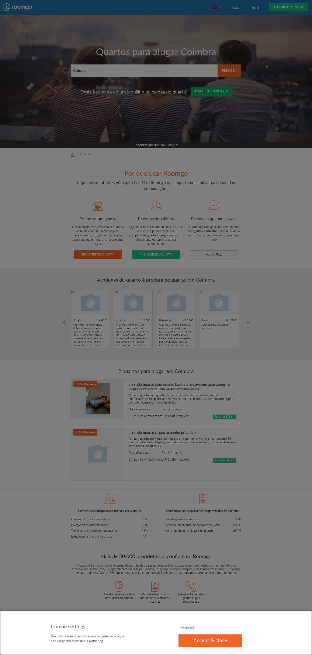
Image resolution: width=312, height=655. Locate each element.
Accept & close (210, 640)
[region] (156, 632)
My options (187, 628)
